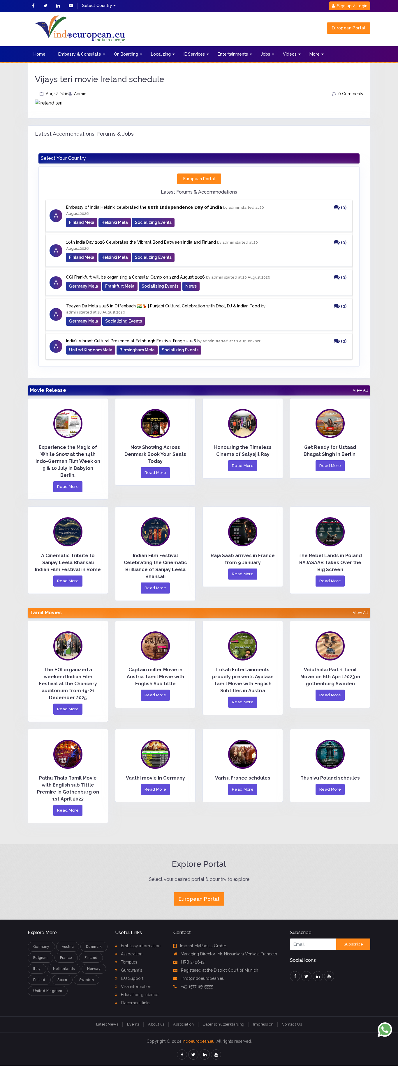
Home (39, 54)
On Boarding (126, 54)
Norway (94, 969)
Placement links (135, 1003)
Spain (62, 980)
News (191, 286)
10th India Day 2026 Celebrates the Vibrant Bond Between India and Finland (141, 242)
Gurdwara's (131, 970)
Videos (290, 54)
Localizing (161, 54)
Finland (91, 958)
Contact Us (292, 1024)
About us (156, 1024)
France (66, 958)
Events (133, 1024)
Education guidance (139, 994)
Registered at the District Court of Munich (219, 970)
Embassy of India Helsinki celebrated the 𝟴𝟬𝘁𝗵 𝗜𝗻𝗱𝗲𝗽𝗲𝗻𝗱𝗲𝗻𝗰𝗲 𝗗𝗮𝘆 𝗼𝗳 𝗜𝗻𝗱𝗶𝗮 (144, 207)
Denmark (94, 947)
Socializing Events (153, 222)
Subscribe (353, 944)
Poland (39, 980)
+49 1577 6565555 (196, 986)
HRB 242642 (193, 962)
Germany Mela (83, 286)
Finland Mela (81, 222)
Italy (37, 969)
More (314, 54)
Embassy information (140, 945)
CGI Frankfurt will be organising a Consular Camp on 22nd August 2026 (135, 277)
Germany (41, 947)
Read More (68, 486)
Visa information (135, 986)
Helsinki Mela (114, 222)
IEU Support (131, 978)
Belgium (40, 958)
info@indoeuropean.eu (202, 978)
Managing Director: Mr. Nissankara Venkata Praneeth (229, 954)
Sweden (86, 980)
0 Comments (350, 93)
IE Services (194, 54)
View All (360, 390)
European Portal (348, 28)
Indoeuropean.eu (198, 1041)
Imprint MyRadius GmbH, (203, 945)
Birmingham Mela (137, 350)
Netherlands (64, 969)
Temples (128, 962)
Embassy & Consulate (79, 54)
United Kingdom (47, 991)
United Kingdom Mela (90, 350)
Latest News (107, 1024)
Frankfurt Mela (120, 286)
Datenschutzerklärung (223, 1024)
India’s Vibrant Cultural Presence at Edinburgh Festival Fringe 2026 (131, 341)
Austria (68, 947)
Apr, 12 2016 (57, 93)
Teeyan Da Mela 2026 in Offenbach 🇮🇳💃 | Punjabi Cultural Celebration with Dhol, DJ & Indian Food (163, 306)
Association (131, 954)
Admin (80, 93)
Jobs (265, 54)
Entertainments (233, 54)
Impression (263, 1024)
